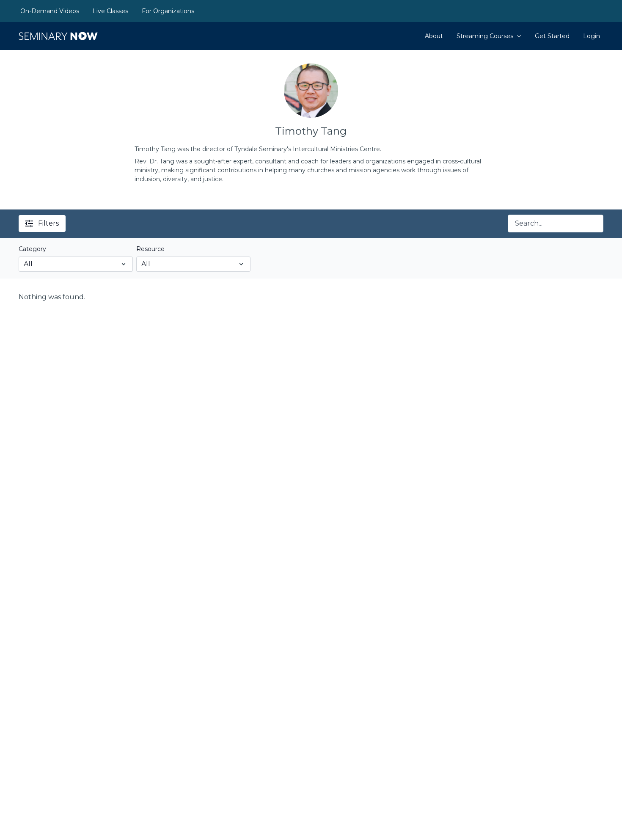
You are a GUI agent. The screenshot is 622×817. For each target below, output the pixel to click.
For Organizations (168, 11)
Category (32, 249)
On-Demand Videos (49, 11)
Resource (150, 249)
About (434, 36)
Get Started (552, 36)
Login (591, 36)
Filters (48, 223)
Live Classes (110, 11)
